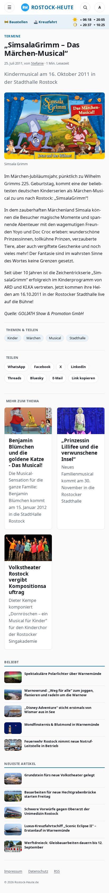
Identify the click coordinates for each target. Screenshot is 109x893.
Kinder (12, 338)
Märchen (33, 338)
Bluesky (36, 378)
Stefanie (37, 63)
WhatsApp (16, 366)
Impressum (13, 871)
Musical (55, 338)
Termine (12, 36)
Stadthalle (77, 338)
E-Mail (57, 378)
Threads (14, 378)
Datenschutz (38, 871)
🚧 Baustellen (16, 21)
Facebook (42, 366)
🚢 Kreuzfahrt (45, 21)
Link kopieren (83, 378)
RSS (57, 871)
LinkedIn (78, 366)
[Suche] (85, 7)
